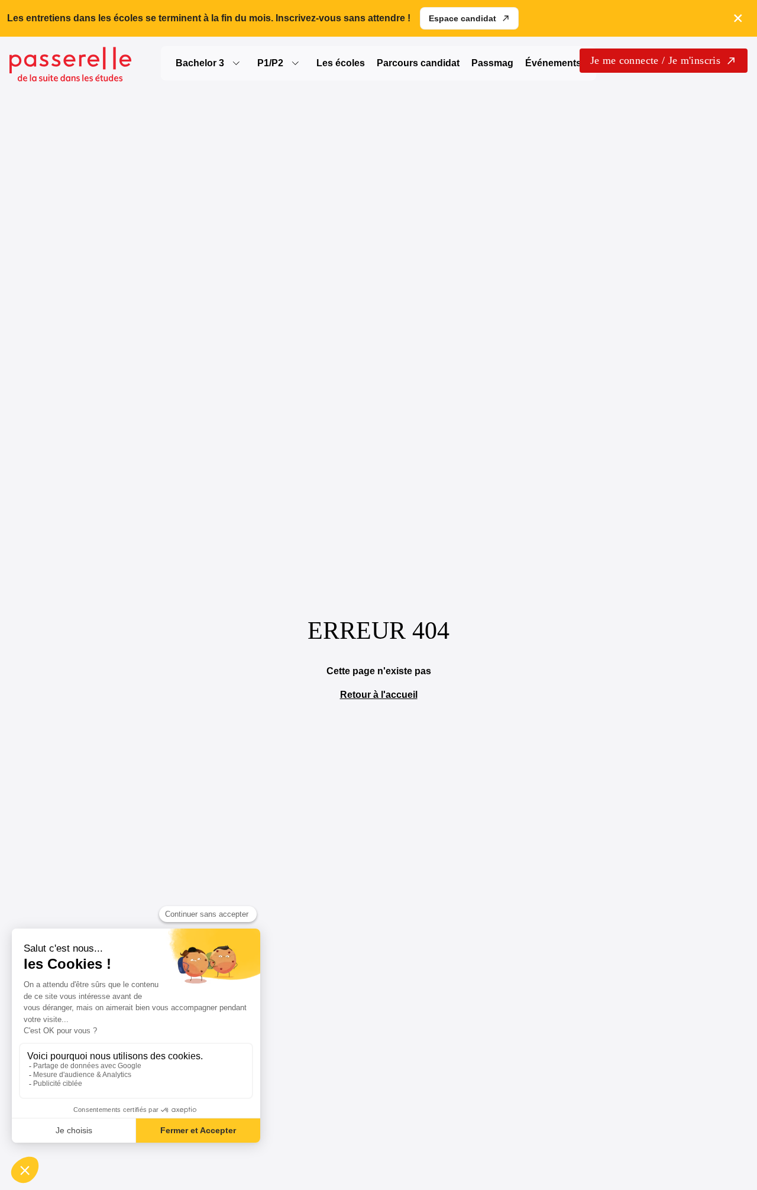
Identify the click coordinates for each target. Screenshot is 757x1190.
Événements (553, 63)
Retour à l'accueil (379, 695)
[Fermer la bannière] (738, 18)
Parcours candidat (418, 63)
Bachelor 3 (200, 63)
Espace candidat (462, 18)
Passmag (492, 63)
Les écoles (340, 63)
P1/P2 (270, 63)
